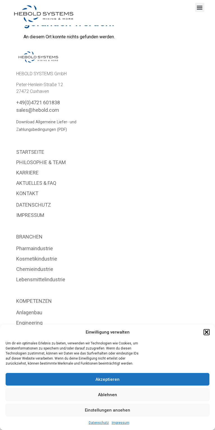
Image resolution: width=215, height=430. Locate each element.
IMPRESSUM (30, 215)
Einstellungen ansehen (107, 410)
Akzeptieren (107, 379)
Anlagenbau (29, 312)
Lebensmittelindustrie (40, 279)
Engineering (29, 323)
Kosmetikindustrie (36, 259)
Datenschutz (99, 423)
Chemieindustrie (34, 269)
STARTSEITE (30, 152)
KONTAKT (27, 193)
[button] (206, 332)
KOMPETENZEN (34, 301)
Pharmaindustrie (34, 248)
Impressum (120, 423)
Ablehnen (107, 394)
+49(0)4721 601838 (38, 102)
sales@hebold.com (37, 110)
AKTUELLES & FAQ (36, 183)
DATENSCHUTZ (33, 205)
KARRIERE (27, 173)
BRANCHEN (29, 237)
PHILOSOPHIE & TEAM (41, 162)
